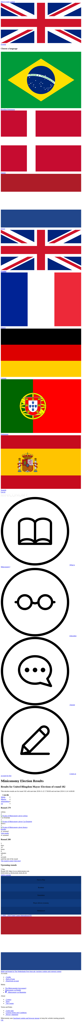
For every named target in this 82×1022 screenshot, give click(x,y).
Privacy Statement (11, 1014)
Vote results (5, 833)
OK (2, 1020)
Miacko (3, 799)
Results (3, 829)
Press (7, 1001)
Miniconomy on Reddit (13, 990)
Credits (8, 977)
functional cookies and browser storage (26, 1018)
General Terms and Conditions (16, 1013)
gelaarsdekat (5, 801)
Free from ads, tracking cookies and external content (43, 971)
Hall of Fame (10, 979)
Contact (8, 999)
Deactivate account (12, 981)
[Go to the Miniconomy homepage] (14, 496)
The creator (9, 1003)
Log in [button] (3, 492)
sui (2, 803)
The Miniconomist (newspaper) (15, 988)
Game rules (9, 1011)
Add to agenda (6, 875)
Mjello (3, 797)
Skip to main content (8, 2)
